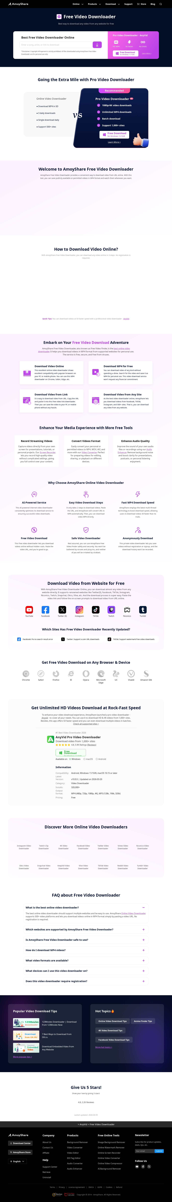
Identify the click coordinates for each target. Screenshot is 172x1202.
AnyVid (126, 318)
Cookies (109, 1187)
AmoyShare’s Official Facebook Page (143, 1167)
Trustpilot (134, 1156)
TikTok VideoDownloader (103, 867)
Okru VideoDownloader (24, 867)
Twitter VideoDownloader (103, 847)
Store (143, 4)
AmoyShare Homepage (18, 4)
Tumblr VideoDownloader (142, 867)
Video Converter (89, 452)
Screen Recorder (48, 452)
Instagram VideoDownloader (24, 847)
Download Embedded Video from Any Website (58, 1048)
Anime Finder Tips (143, 1021)
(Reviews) (91, 744)
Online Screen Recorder (109, 1152)
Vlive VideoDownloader (83, 867)
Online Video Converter (109, 1158)
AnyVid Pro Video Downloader (78, 737)
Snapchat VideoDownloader (43, 867)
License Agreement (76, 1187)
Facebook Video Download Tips (113, 1039)
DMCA (91, 1187)
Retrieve (46, 1172)
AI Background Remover (109, 1168)
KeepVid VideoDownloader (64, 867)
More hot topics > (103, 1047)
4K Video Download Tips (110, 1030)
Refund (119, 1187)
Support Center (50, 1166)
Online (76, 4)
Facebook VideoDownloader (83, 847)
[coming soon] (137, 1167)
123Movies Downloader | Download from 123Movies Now (59, 1023)
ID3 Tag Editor (74, 1158)
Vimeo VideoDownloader (123, 847)
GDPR (99, 1187)
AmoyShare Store (21, 1152)
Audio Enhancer (74, 1168)
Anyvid (45, 717)
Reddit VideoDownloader (122, 867)
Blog (153, 4)
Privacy (62, 1187)
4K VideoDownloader (63, 847)
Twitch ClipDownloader (44, 847)
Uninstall (47, 1177)
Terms (52, 1187)
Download (111, 4)
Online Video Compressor (110, 1163)
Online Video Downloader (133, 913)
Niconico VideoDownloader (142, 847)
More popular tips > (22, 1056)
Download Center (22, 1143)
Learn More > (146, 53)
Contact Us (48, 1147)
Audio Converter (75, 1163)
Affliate (46, 1152)
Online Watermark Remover (111, 1147)
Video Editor (73, 1152)
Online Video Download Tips (112, 1021)
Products (92, 4)
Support (128, 4)
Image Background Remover (111, 1142)
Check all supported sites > (86, 723)
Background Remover (77, 1142)
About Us (47, 1142)
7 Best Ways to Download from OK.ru (57, 1036)
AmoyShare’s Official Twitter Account (149, 1167)
